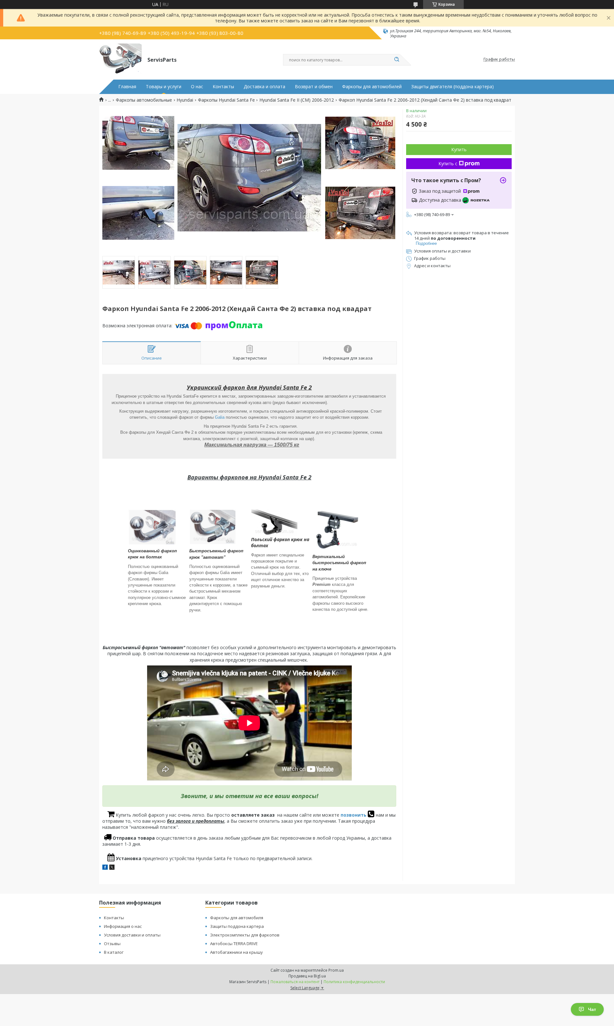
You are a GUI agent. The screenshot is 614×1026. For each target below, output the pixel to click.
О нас (197, 86)
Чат (592, 1009)
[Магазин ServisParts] (120, 59)
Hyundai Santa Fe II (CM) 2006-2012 (296, 100)
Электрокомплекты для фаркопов (244, 935)
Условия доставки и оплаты (132, 935)
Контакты (223, 86)
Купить (459, 149)
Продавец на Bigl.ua (307, 976)
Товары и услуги (163, 86)
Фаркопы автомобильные (144, 100)
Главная (127, 86)
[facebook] (105, 868)
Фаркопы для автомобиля (236, 918)
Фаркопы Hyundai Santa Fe (226, 100)
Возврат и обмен (314, 86)
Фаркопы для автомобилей (372, 86)
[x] (111, 868)
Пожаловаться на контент (295, 981)
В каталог (113, 952)
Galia (219, 417)
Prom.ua (336, 970)
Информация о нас (123, 926)
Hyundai (185, 100)
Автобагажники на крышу (236, 952)
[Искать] (396, 60)
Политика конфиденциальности (354, 981)
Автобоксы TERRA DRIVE (234, 943)
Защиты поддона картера (237, 926)
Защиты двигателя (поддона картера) (452, 86)
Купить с (447, 163)
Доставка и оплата (264, 86)
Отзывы (112, 943)
